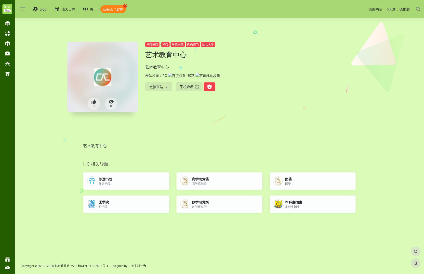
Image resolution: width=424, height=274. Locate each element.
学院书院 (152, 44)
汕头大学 (208, 44)
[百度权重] (177, 75)
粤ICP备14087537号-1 (92, 266)
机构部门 (193, 44)
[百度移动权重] (208, 75)
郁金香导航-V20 (66, 266)
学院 (165, 44)
